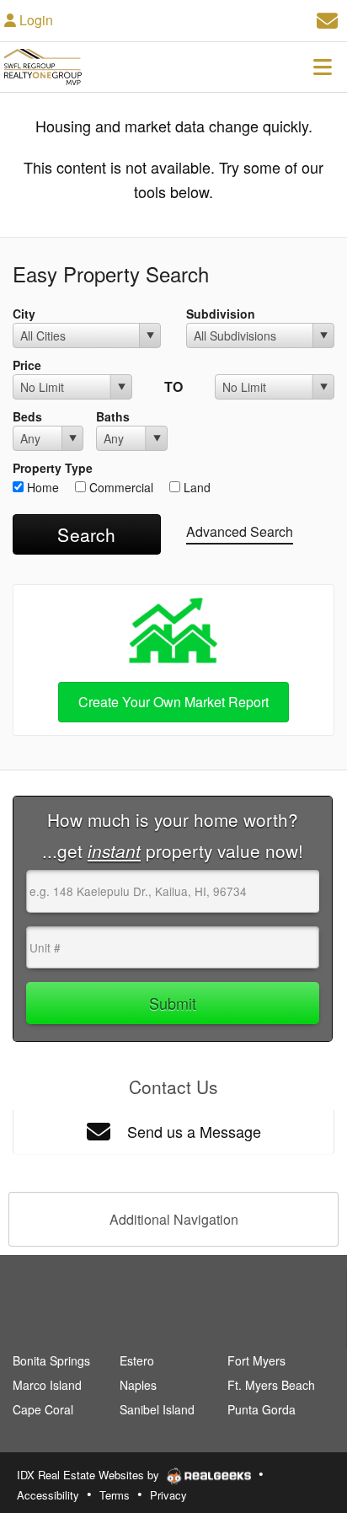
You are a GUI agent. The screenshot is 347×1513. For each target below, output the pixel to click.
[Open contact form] (327, 18)
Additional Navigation (173, 1219)
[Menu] (322, 66)
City (24, 313)
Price (27, 365)
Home (41, 487)
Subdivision (220, 313)
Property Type (53, 467)
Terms (114, 1495)
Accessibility (48, 1495)
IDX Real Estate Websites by (90, 1475)
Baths (113, 416)
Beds (27, 416)
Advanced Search (239, 531)
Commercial (119, 487)
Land (195, 487)
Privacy (168, 1495)
